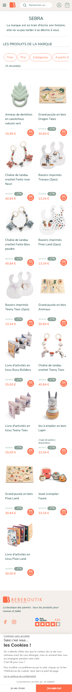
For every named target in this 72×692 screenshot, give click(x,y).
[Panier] (67, 5)
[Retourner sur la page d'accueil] (13, 5)
